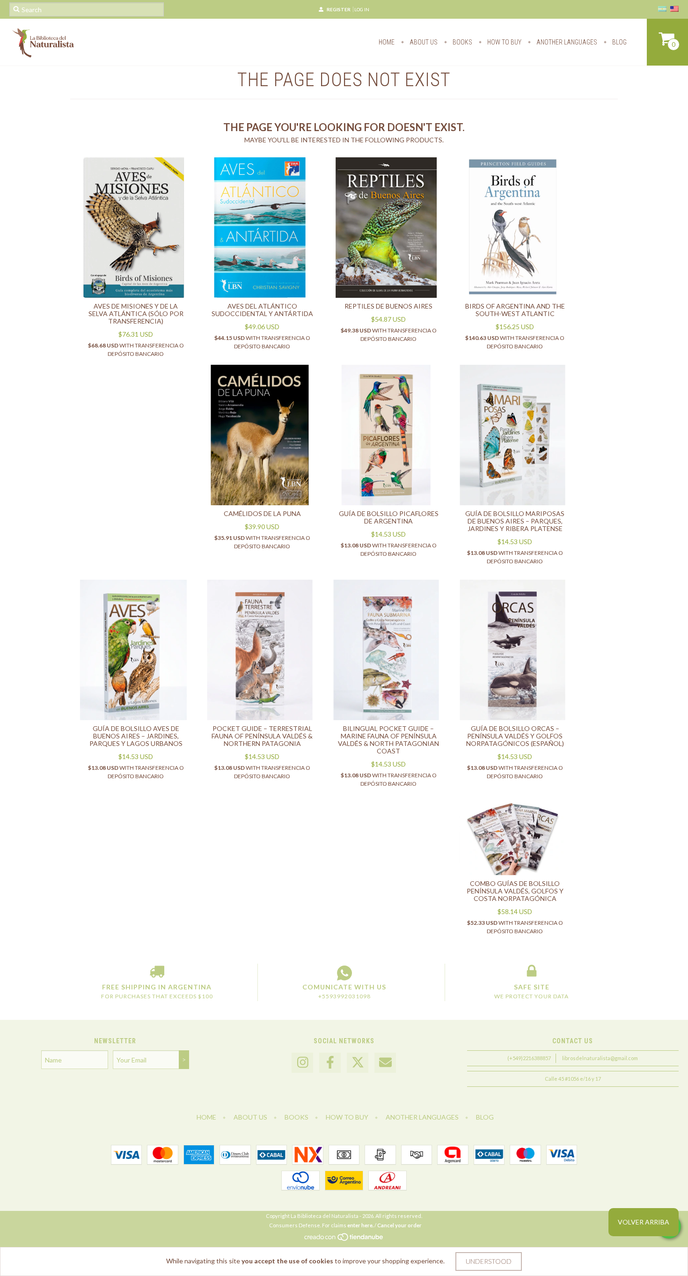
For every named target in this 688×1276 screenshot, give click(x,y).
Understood (489, 1261)
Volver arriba (643, 1222)
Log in (361, 9)
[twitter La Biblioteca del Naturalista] (357, 1063)
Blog (619, 42)
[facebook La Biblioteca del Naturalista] (330, 1063)
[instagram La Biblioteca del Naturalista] (302, 1063)
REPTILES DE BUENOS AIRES (388, 306)
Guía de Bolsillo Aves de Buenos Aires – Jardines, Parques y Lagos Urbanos (136, 735)
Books (461, 42)
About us (423, 42)
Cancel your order (399, 1225)
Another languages (566, 42)
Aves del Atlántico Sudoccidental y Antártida (262, 309)
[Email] (385, 1063)
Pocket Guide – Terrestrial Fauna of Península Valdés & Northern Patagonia (262, 735)
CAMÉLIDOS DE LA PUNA (262, 513)
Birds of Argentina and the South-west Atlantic (515, 309)
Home (387, 42)
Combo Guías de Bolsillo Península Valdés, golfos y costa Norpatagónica (515, 890)
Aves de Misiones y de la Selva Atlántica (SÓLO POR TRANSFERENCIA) (135, 313)
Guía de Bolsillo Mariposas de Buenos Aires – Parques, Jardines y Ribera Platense (514, 520)
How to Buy (503, 42)
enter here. (360, 1225)
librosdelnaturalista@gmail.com (600, 1058)
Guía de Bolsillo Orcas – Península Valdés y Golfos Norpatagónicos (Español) (515, 735)
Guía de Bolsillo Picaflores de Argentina (389, 517)
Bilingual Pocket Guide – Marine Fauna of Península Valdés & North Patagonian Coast (388, 739)
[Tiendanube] (344, 1240)
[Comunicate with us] (344, 973)
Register (339, 9)
